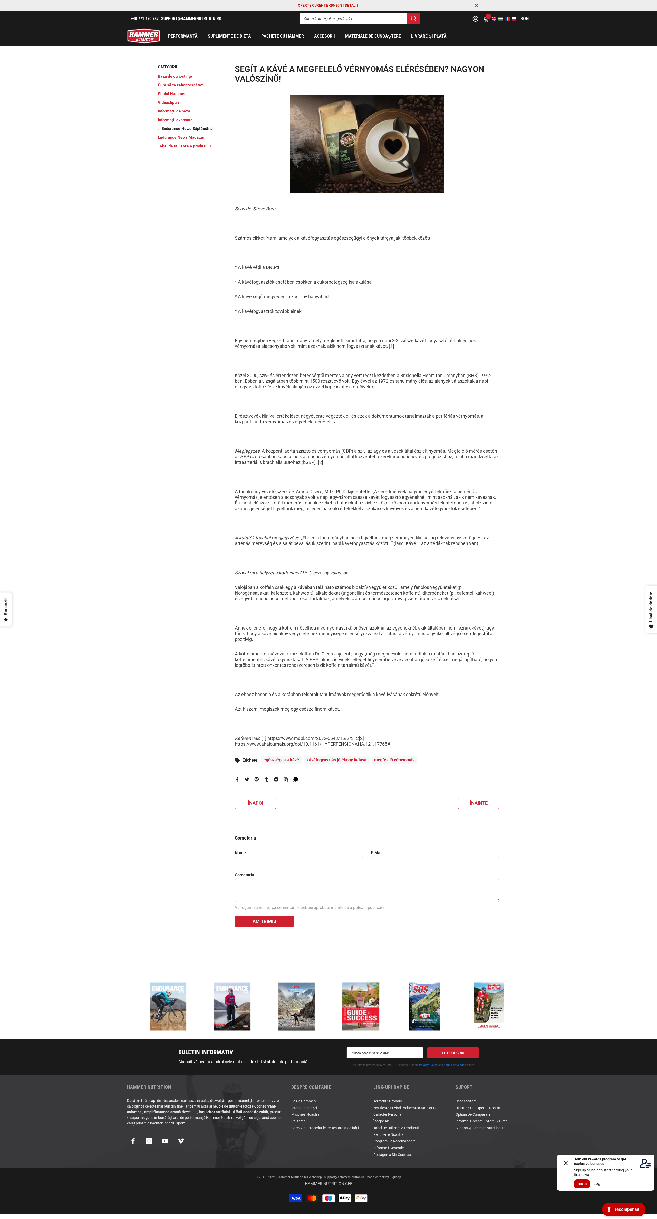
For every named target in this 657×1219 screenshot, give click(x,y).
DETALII (351, 5)
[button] (492, 18)
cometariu (244, 875)
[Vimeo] (181, 1141)
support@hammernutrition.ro (344, 1177)
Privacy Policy (428, 1065)
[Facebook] (237, 778)
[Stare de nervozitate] (247, 778)
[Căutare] (360, 18)
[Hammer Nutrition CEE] (168, 1006)
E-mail (376, 852)
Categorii (167, 67)
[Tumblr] (266, 778)
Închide (476, 5)
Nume (240, 852)
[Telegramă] (276, 778)
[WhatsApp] (295, 778)
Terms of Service (455, 1065)
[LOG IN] (475, 19)
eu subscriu (453, 1053)
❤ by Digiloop (391, 1177)
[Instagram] (149, 1141)
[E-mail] (286, 778)
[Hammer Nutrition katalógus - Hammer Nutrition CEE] (296, 1006)
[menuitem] (192, 76)
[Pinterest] (256, 778)
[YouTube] (165, 1141)
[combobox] (353, 18)
